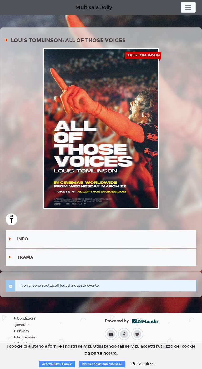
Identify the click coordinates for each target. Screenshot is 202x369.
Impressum (26, 337)
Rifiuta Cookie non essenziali (102, 364)
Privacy (22, 331)
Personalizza (143, 364)
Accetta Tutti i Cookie (57, 364)
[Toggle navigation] (188, 7)
